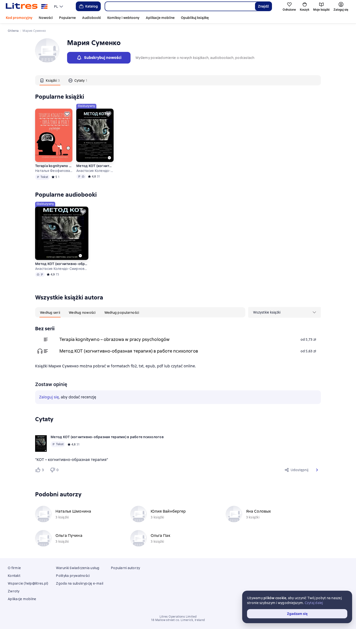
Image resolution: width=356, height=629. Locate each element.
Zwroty (14, 591)
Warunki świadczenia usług (77, 568)
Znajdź (263, 6)
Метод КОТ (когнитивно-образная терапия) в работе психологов (95, 166)
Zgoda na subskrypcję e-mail (79, 583)
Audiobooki (91, 18)
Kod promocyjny (19, 18)
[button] (317, 470)
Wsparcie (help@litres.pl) (28, 583)
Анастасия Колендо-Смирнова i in (95, 171)
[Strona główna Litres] (27, 6)
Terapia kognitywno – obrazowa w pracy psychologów (53, 166)
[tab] (50, 80)
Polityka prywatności (73, 575)
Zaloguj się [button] (49, 397)
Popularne (67, 18)
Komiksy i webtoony (123, 18)
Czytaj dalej (314, 603)
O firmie (14, 568)
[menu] (59, 6)
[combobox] (180, 6)
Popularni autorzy (125, 568)
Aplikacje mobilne (160, 18)
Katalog (91, 6)
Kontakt (14, 575)
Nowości (46, 18)
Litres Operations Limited (178, 616)
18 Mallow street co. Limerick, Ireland (178, 620)
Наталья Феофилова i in (53, 171)
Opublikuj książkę (195, 18)
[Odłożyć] (67, 114)
